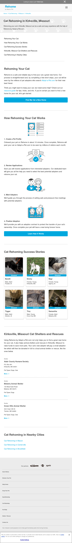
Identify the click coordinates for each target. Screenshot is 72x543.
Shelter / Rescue (6, 516)
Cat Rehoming (13, 13)
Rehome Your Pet (6, 478)
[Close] (69, 535)
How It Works (5, 472)
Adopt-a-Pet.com (48, 80)
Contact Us (5, 522)
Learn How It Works (36, 233)
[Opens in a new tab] (35, 466)
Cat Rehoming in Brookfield (14, 448)
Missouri (21, 13)
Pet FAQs (4, 509)
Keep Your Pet (5, 490)
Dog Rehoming (6, 497)
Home (5, 13)
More (5, 374)
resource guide (10, 90)
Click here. (40, 2)
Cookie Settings (24, 540)
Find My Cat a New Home (36, 100)
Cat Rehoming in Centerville (15, 444)
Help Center (5, 484)
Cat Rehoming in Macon (13, 440)
